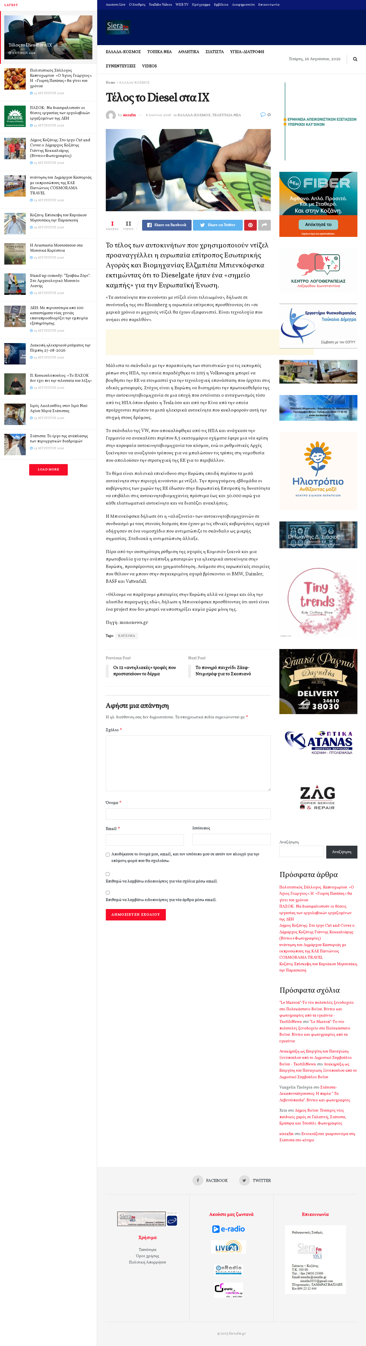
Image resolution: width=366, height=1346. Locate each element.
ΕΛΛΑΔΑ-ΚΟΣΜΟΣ (123, 52)
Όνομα (114, 803)
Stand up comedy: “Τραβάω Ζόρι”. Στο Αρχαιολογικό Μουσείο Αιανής (60, 281)
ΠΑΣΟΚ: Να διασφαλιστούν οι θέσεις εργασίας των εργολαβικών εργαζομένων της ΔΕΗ (60, 113)
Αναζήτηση (289, 842)
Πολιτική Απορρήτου (147, 1262)
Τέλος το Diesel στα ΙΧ (30, 45)
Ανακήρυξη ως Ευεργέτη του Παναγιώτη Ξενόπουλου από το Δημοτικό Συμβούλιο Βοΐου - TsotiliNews (315, 1058)
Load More (48, 470)
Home (110, 82)
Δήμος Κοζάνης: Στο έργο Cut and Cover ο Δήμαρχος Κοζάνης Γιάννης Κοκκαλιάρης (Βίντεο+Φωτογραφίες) (60, 148)
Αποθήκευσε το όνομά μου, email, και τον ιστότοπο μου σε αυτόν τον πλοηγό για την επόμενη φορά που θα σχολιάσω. (185, 857)
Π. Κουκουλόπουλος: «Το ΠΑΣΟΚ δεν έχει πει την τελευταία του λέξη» (61, 378)
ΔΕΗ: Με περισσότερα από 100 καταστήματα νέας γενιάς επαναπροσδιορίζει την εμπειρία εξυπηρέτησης (59, 316)
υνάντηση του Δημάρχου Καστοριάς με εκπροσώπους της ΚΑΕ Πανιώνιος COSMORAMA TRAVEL (61, 185)
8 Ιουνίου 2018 (158, 115)
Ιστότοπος (201, 828)
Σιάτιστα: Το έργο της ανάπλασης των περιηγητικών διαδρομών (59, 439)
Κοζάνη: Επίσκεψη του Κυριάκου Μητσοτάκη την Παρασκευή (58, 218)
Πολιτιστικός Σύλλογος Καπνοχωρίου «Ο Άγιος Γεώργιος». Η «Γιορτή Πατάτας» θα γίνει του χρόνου (61, 78)
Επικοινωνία (269, 5)
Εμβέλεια (221, 5)
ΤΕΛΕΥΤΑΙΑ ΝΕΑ (226, 115)
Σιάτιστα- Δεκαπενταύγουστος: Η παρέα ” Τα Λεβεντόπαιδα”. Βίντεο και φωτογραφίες (314, 1094)
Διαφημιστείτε (243, 5)
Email (113, 829)
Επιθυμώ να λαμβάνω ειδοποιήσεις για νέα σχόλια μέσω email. (162, 881)
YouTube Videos (160, 5)
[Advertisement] (210, 342)
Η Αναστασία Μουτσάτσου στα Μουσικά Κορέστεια (56, 248)
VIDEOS (149, 66)
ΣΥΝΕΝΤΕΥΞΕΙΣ (121, 66)
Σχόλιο (114, 730)
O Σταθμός (137, 5)
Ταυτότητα (147, 1250)
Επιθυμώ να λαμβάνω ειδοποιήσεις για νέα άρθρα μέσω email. (161, 900)
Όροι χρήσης (147, 1256)
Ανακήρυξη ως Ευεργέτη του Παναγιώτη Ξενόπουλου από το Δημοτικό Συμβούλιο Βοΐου (318, 1071)
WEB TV (182, 5)
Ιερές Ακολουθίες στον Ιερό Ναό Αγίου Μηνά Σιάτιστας (58, 408)
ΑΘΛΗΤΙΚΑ (188, 52)
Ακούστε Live (116, 5)
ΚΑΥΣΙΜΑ (126, 636)
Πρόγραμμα (201, 5)
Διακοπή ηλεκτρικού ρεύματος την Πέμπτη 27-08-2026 (60, 348)
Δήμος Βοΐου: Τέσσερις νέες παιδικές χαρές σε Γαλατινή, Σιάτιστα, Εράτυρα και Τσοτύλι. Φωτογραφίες (312, 1117)
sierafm (129, 115)
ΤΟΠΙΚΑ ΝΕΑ (159, 52)
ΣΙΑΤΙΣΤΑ (215, 52)
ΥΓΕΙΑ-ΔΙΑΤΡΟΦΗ (247, 52)
